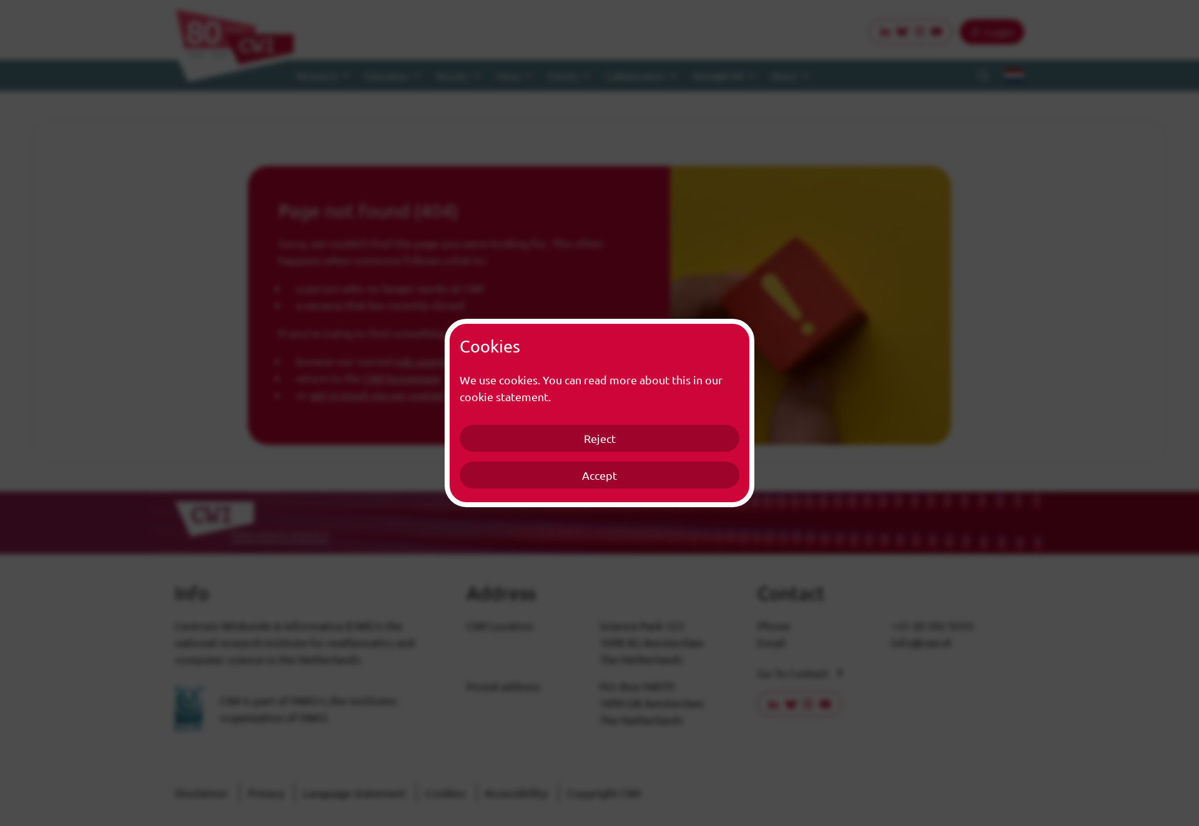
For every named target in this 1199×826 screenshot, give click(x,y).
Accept (599, 475)
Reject (600, 438)
